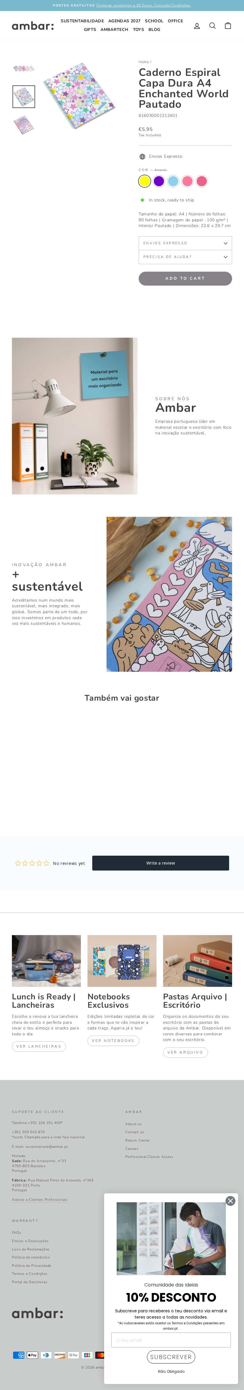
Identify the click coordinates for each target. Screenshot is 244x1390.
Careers (132, 1148)
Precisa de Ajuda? (167, 257)
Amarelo (145, 181)
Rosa (187, 181)
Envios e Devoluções (30, 1241)
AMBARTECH (114, 29)
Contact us (134, 1132)
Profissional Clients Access (149, 1156)
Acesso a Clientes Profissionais (40, 1199)
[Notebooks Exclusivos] (122, 961)
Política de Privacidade (31, 1265)
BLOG (154, 29)
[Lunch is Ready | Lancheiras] (46, 961)
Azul (173, 181)
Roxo (159, 181)
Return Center (137, 1140)
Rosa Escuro (202, 181)
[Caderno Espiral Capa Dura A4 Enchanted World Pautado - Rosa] (40, 801)
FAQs (16, 1232)
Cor (153, 170)
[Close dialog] (230, 1201)
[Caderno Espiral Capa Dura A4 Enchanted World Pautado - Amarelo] (16, 801)
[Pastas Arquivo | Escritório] (197, 961)
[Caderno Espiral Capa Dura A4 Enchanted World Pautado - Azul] (32, 801)
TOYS (138, 29)
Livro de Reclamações (31, 1249)
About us (133, 1124)
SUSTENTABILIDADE (82, 21)
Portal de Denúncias (29, 1282)
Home (144, 62)
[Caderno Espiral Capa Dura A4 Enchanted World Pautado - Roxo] (24, 801)
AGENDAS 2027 (124, 21)
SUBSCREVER (171, 1357)
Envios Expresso (165, 243)
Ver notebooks (113, 1040)
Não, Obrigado (171, 1371)
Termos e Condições (30, 1273)
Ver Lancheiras (38, 1046)
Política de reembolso (31, 1257)
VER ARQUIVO (186, 1052)
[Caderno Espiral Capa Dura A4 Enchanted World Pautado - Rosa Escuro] (48, 801)
